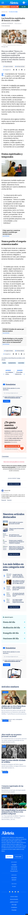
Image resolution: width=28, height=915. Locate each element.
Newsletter (14, 877)
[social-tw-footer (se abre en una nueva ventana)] (15, 892)
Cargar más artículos (14, 554)
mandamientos (12, 363)
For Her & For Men (13, 11)
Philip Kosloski (17, 23)
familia (4, 363)
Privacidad (14, 910)
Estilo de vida (4, 11)
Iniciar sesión (18, 856)
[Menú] (4, 3)
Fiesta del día (9, 622)
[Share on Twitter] (19, 69)
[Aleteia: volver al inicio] (14, 2)
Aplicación (14, 879)
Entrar (18, 478)
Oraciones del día (11, 638)
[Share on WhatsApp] (24, 69)
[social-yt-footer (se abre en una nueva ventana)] (9, 892)
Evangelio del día (11, 633)
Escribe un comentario (14, 484)
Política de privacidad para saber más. (12, 397)
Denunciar (9, 500)
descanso (5, 772)
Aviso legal (14, 904)
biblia (4, 746)
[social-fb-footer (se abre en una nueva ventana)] (12, 892)
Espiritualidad (14, 867)
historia (4, 796)
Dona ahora (13, 6)
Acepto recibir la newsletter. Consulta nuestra (13, 397)
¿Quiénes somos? (14, 902)
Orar (23, 6)
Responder (3, 500)
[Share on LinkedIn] (16, 69)
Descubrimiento (14, 871)
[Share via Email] (21, 69)
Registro (5, 6)
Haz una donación (14, 899)
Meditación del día (11, 627)
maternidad (21, 363)
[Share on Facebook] (13, 69)
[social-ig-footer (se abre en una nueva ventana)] (18, 892)
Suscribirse (9, 856)
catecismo (5, 692)
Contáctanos (14, 907)
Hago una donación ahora (11, 446)
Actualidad (14, 864)
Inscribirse (6, 401)
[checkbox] (3, 396)
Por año (14, 886)
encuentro (5, 720)
